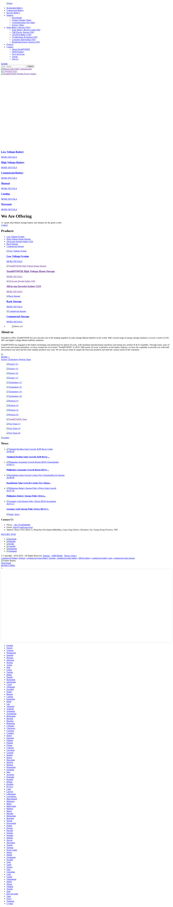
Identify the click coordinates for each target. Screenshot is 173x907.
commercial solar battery (67, 558)
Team (28, 359)
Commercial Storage (15, 246)
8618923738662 (8, 565)
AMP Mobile (57, 556)
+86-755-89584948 (21, 525)
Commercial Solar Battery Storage (41, 558)
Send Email (6, 563)
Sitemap (46, 556)
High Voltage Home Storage (18, 239)
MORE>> (5, 357)
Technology (13, 359)
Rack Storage (12, 244)
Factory (4, 359)
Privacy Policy (70, 556)
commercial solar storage (124, 558)
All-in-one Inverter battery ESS (19, 241)
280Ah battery (84, 558)
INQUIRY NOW (8, 534)
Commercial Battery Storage (13, 558)
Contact (4, 225)
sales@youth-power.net (23, 527)
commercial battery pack (102, 558)
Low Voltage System (15, 236)
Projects (22, 359)
